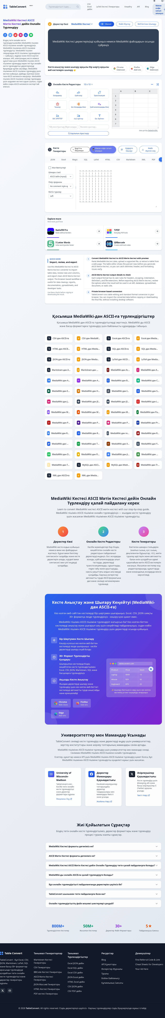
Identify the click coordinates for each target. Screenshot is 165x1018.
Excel (63, 159)
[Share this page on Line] (31, 35)
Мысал (108, 24)
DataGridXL (153, 130)
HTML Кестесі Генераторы (47, 989)
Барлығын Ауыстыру (79, 133)
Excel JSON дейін (76, 963)
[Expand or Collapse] (153, 84)
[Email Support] (9, 990)
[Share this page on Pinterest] (21, 35)
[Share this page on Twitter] (10, 35)
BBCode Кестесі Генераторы (48, 972)
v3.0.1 (31, 5)
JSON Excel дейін (76, 977)
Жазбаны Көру (103, 801)
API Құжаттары (108, 964)
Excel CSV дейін (75, 972)
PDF (153, 159)
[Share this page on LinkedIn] (26, 35)
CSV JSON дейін (75, 986)
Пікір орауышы (55, 182)
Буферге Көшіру (129, 149)
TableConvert (32, 1008)
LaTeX (96, 159)
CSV (118, 159)
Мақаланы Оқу (63, 799)
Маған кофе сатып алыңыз (103, 149)
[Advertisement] (22, 108)
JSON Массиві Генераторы (47, 984)
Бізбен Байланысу (110, 978)
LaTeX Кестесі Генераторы (107, 6)
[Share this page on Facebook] (5, 35)
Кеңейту (128, 6)
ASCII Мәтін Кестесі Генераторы (43, 978)
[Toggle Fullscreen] (158, 84)
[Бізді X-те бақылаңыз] (2, 990)
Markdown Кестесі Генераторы (43, 961)
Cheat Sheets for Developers (149, 964)
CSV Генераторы (42, 967)
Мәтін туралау (54, 192)
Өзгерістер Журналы (111, 969)
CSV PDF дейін (75, 991)
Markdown (130, 159)
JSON (53, 159)
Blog (147, 6)
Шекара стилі (54, 172)
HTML (107, 159)
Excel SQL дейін (75, 968)
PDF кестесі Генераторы (46, 993)
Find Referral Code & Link (147, 959)
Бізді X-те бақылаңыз (79, 149)
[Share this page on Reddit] (15, 35)
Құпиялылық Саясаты (112, 982)
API (138, 6)
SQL (85, 159)
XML (143, 159)
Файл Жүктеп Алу (150, 149)
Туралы (105, 973)
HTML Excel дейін (76, 981)
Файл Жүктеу (124, 24)
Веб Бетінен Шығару (147, 24)
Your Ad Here (141, 969)
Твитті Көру (142, 795)
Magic (75, 159)
